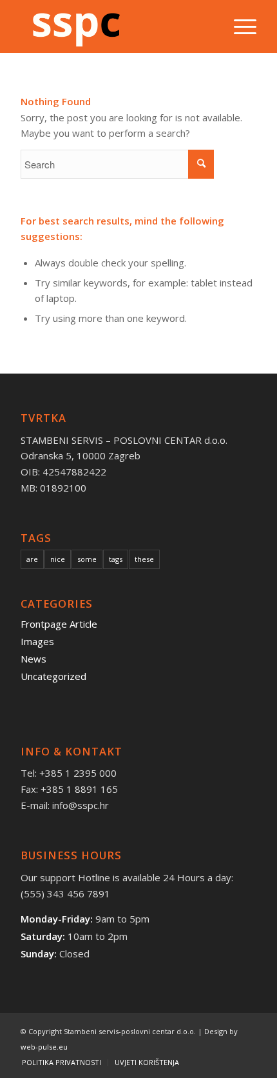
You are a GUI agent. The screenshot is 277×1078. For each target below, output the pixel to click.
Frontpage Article (59, 623)
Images (37, 641)
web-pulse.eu (44, 1047)
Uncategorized (53, 676)
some (87, 559)
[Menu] (238, 26)
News (33, 658)
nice (57, 559)
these (144, 559)
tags (115, 559)
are (32, 559)
